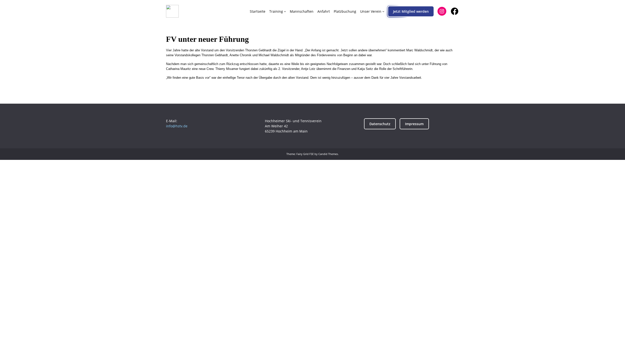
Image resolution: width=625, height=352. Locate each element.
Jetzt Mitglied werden (411, 11)
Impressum (414, 123)
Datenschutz (379, 123)
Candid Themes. (328, 154)
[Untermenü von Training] (285, 11)
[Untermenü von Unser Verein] (383, 11)
